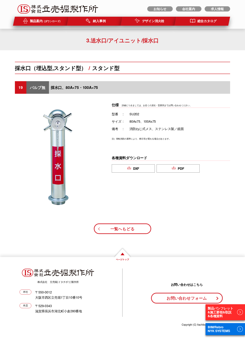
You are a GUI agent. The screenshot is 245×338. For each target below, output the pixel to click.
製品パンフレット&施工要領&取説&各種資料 (220, 312)
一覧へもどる (122, 228)
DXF (136, 168)
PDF (181, 168)
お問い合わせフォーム (187, 298)
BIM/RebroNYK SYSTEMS (219, 329)
